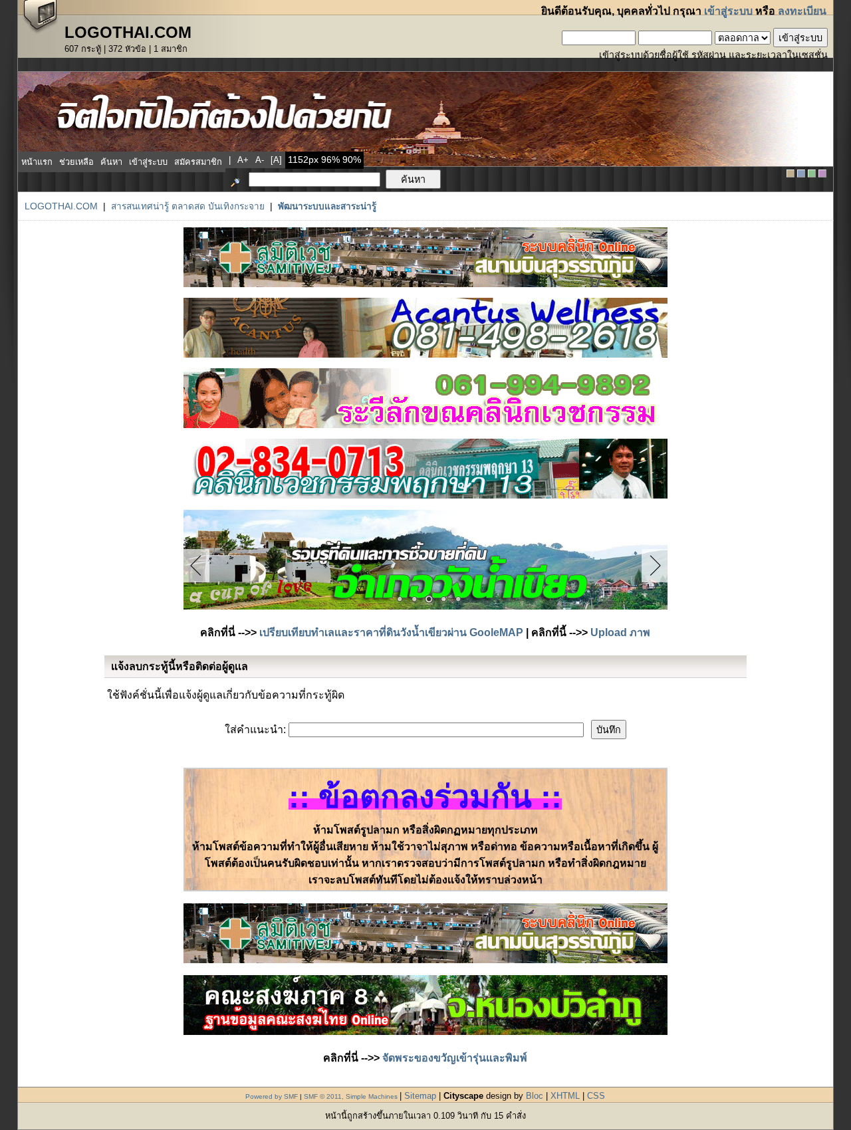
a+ (243, 160)
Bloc (534, 1096)
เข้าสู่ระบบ (728, 11)
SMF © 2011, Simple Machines (351, 1096)
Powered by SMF (271, 1096)
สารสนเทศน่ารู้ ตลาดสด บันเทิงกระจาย (188, 206)
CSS (596, 1096)
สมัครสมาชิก (198, 162)
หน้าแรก (37, 162)
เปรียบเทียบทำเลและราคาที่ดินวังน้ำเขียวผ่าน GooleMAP (391, 632)
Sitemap (420, 1096)
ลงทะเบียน (802, 11)
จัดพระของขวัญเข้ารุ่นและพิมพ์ (454, 1058)
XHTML (565, 1096)
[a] (276, 160)
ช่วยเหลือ (76, 162)
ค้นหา (111, 162)
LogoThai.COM (61, 206)
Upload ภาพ (620, 632)
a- (259, 160)
